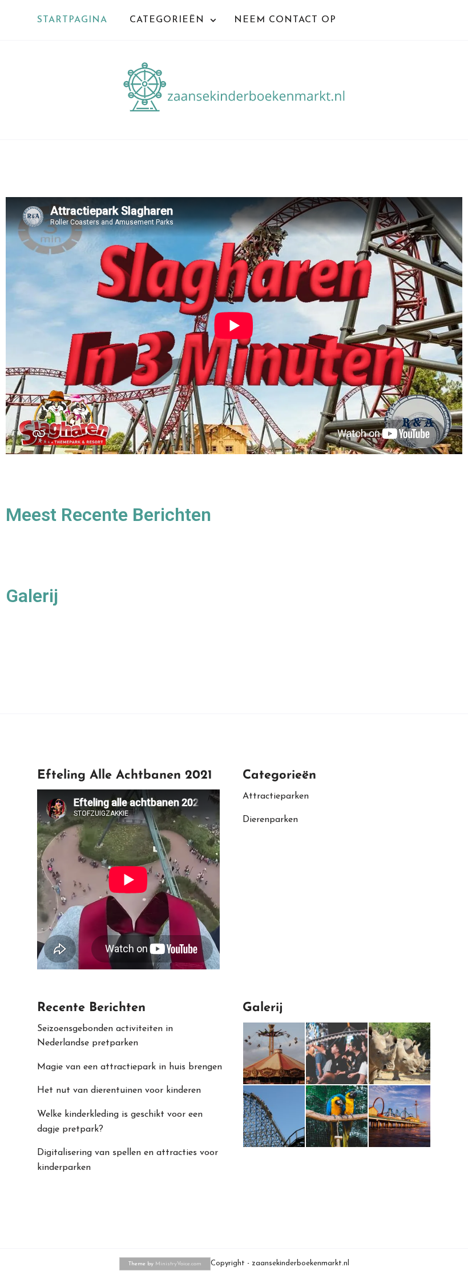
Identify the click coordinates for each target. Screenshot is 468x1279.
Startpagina (72, 20)
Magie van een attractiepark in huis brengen (129, 1067)
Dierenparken (270, 819)
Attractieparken (276, 796)
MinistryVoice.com (178, 1264)
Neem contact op (285, 20)
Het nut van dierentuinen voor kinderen (119, 1090)
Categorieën (167, 20)
